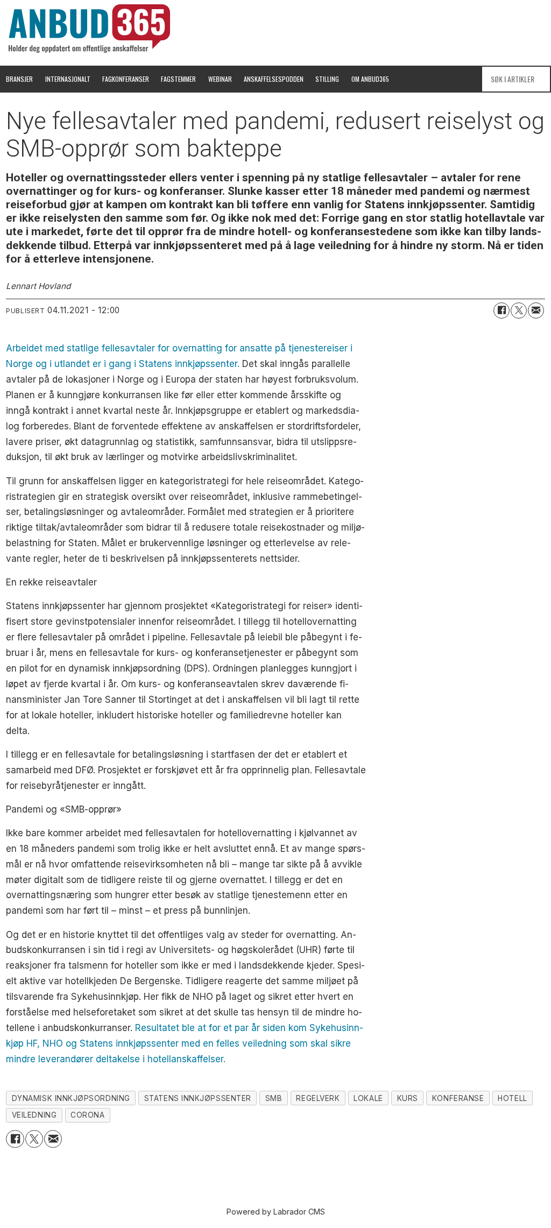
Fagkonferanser (125, 78)
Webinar (220, 78)
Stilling (327, 78)
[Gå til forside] (89, 28)
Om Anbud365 (370, 78)
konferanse (458, 1098)
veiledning (34, 1115)
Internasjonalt (67, 78)
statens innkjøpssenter (197, 1098)
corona (87, 1115)
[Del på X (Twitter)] (519, 310)
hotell (512, 1098)
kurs (407, 1098)
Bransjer (19, 78)
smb (273, 1098)
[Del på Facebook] (501, 310)
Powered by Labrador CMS (276, 1211)
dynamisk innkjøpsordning (71, 1098)
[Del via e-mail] (536, 310)
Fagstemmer (178, 78)
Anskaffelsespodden (273, 78)
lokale (368, 1098)
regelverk (318, 1098)
